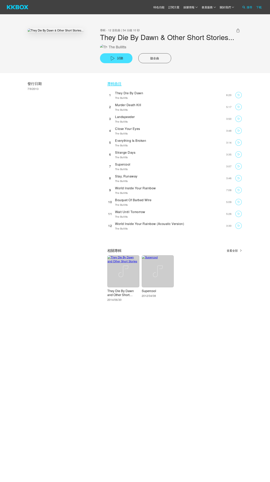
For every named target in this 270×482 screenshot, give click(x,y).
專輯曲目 (114, 83)
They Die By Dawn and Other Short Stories (120, 295)
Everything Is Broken (130, 140)
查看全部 (232, 250)
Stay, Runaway (126, 176)
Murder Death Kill (128, 105)
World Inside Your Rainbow (135, 188)
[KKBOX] (17, 7)
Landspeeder (125, 116)
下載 (259, 7)
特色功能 (158, 7)
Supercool (122, 164)
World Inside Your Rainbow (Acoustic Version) (149, 223)
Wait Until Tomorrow (130, 212)
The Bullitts (117, 46)
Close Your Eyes (127, 128)
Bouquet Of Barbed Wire (133, 200)
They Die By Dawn (129, 93)
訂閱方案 (173, 7)
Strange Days (125, 152)
